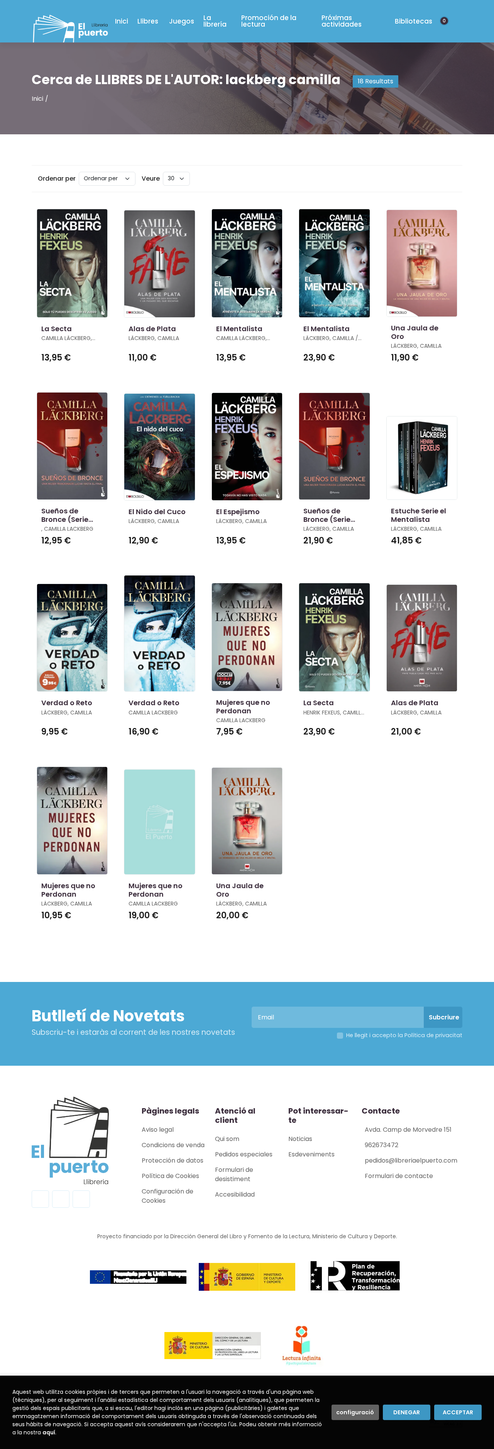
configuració (355, 1412)
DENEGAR (406, 1412)
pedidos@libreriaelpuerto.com (411, 1160)
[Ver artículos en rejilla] (438, 179)
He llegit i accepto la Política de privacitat (404, 1035)
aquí (48, 1432)
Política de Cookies (170, 1175)
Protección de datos (172, 1160)
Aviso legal (158, 1129)
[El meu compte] (454, 21)
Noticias (300, 1138)
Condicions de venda (173, 1145)
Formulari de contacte (399, 1175)
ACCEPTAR (458, 1412)
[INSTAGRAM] (60, 1199)
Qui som (227, 1138)
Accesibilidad (235, 1194)
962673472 (381, 1145)
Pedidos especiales (243, 1154)
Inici (37, 98)
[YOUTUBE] (81, 1199)
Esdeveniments (311, 1154)
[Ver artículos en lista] (449, 179)
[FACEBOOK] (40, 1199)
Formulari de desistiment (234, 1174)
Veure (151, 178)
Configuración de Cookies (167, 1196)
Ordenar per (57, 178)
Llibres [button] (147, 21)
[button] (447, 21)
